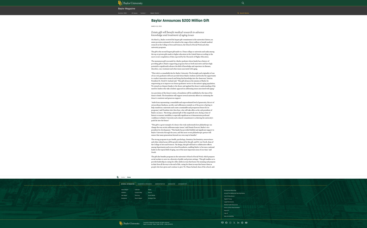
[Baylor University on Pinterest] (242, 223)
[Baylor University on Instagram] (230, 223)
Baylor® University (154, 222)
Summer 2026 (122, 13)
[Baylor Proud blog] (222, 223)
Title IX (226, 213)
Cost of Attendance (229, 196)
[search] (243, 3)
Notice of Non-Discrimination (232, 207)
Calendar (137, 189)
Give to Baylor (138, 198)
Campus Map (138, 192)
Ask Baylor (124, 195)
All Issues (134, 13)
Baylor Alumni (155, 13)
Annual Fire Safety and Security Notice (234, 193)
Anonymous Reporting (230, 190)
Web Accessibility (229, 216)
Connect (143, 13)
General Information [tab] (127, 184)
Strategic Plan (152, 198)
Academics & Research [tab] (145, 184)
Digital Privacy (228, 199)
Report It (226, 210)
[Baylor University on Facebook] (226, 223)
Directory (137, 195)
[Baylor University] (130, 3)
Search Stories (244, 13)
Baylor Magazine (126, 8)
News (129, 177)
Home (123, 177)
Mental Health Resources (231, 204)
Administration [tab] (160, 184)
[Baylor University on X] (234, 223)
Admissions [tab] (171, 184)
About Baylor (124, 189)
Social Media (151, 195)
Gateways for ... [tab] (183, 184)
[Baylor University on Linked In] (238, 223)
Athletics (123, 192)
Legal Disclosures (229, 202)
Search (150, 192)
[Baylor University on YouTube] (246, 223)
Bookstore (124, 198)
